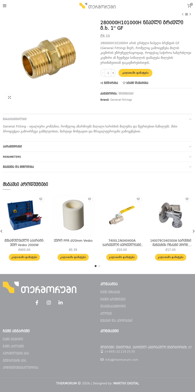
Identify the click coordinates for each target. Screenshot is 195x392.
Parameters (12, 156)
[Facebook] (37, 303)
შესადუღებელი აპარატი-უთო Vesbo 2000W (24, 243)
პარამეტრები (12, 146)
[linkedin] (60, 303)
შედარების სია (14, 361)
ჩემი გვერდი (13, 339)
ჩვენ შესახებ (110, 292)
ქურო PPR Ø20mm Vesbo (73, 240)
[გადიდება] (9, 97)
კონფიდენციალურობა (20, 368)
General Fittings (121, 99)
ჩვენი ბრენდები (112, 299)
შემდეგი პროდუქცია (190, 14)
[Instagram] (49, 303)
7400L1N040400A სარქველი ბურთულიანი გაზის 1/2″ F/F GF (122, 243)
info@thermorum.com (121, 360)
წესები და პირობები (116, 321)
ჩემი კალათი (13, 346)
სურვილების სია (16, 353)
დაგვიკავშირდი (113, 306)
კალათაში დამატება (135, 72)
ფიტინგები (125, 93)
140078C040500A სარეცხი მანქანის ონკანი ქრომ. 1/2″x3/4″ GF (170, 243)
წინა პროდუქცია (183, 14)
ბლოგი (106, 314)
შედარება (111, 83)
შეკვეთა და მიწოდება (18, 166)
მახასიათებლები (15, 119)
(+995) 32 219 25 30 (120, 351)
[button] (24, 257)
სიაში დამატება (137, 83)
